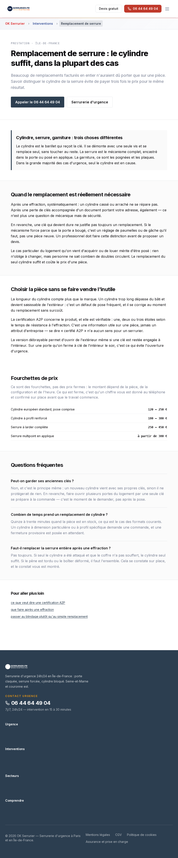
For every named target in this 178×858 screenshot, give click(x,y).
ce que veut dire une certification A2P (38, 602)
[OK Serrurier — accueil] (18, 8)
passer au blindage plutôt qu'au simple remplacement (49, 616)
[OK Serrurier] (89, 666)
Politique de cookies (142, 835)
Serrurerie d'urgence (89, 102)
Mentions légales (98, 835)
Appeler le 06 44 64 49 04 (37, 102)
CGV (118, 835)
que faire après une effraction (32, 609)
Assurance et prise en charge (107, 841)
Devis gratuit (108, 8)
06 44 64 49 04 (31, 703)
